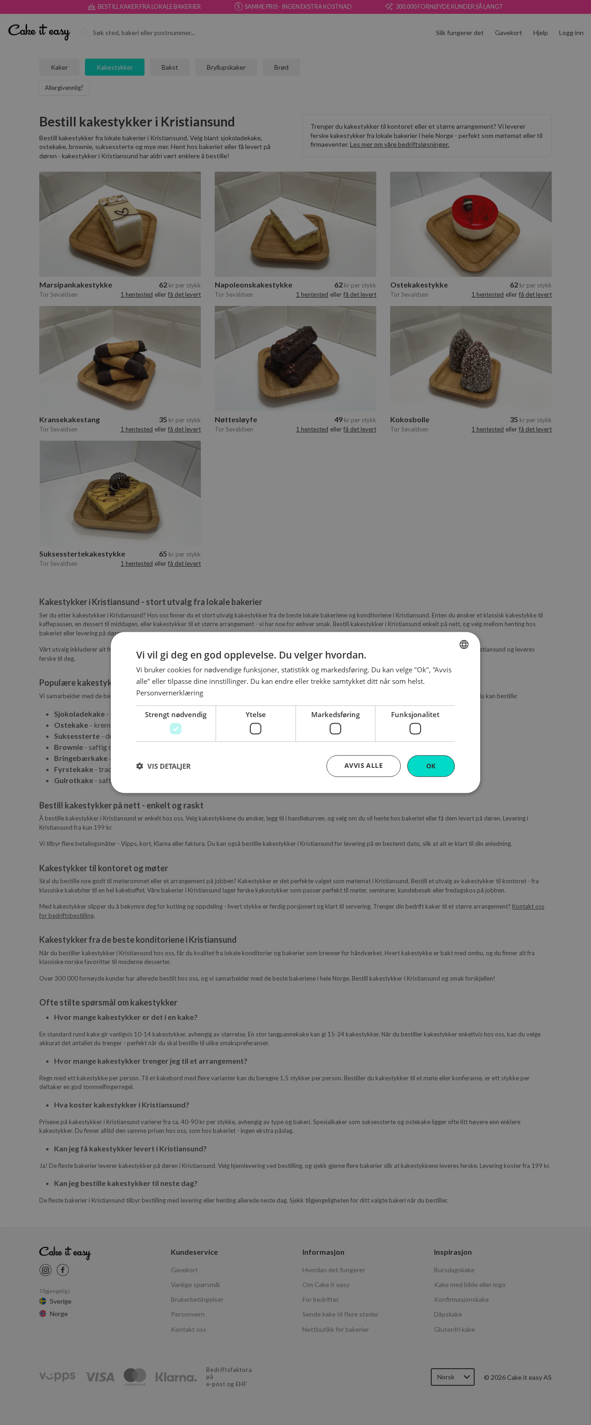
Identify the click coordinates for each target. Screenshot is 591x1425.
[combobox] (464, 644)
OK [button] (431, 765)
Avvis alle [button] (363, 765)
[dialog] (295, 712)
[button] (163, 766)
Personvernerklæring (169, 692)
